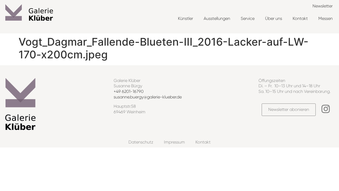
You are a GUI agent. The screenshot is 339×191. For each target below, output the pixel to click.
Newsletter (323, 5)
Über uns (273, 18)
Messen (325, 18)
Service (248, 18)
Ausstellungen (217, 18)
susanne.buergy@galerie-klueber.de (148, 96)
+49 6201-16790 (129, 91)
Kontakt (300, 18)
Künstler (185, 18)
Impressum (174, 142)
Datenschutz (140, 142)
